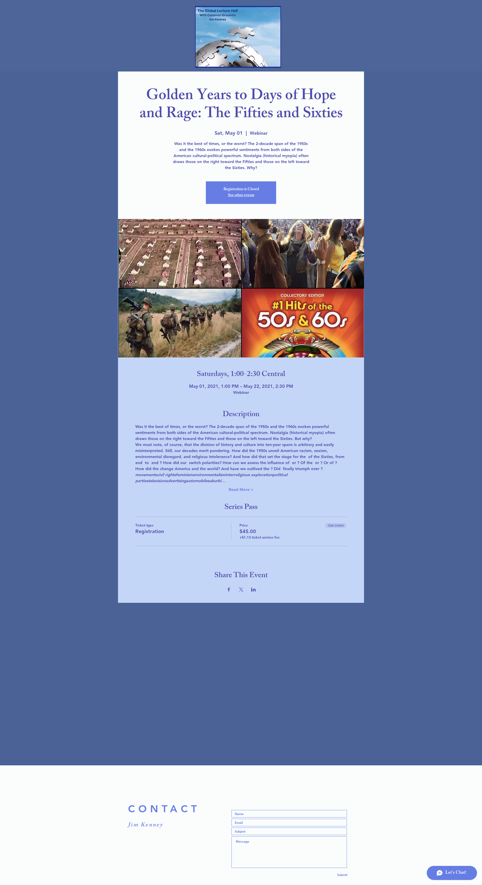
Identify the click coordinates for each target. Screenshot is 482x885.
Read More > (241, 489)
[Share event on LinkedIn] (253, 589)
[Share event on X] (241, 589)
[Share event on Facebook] (228, 589)
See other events (241, 195)
